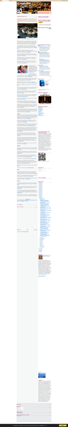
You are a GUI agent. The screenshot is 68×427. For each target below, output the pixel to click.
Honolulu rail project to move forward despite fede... (44, 234)
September (42, 238)
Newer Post (19, 229)
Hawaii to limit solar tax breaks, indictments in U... (45, 224)
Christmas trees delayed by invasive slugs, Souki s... (45, 209)
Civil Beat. (23, 55)
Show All (50, 76)
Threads (42, 17)
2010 (40, 249)
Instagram (46, 17)
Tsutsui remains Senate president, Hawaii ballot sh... (45, 226)
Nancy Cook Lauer (41, 113)
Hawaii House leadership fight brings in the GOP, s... (45, 211)
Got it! (63, 425)
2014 (40, 195)
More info (45, 425)
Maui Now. (31, 176)
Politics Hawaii (41, 70)
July (41, 240)
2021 (40, 188)
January (41, 247)
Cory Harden (40, 110)
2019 (40, 190)
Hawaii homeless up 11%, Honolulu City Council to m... (45, 221)
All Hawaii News (24, 3)
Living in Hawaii (41, 59)
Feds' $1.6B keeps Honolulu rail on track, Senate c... (45, 212)
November (41, 199)
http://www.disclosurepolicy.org (43, 401)
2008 (40, 251)
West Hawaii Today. (29, 156)
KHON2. (25, 143)
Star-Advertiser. (24, 59)
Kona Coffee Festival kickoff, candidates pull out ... (44, 232)
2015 (40, 194)
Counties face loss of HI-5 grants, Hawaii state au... (45, 202)
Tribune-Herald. (19, 153)
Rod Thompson (40, 107)
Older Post (35, 229)
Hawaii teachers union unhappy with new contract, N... (45, 217)
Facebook (39, 17)
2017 (40, 192)
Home (27, 229)
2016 (40, 193)
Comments (41, 170)
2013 (40, 196)
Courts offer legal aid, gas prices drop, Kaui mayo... (45, 214)
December (41, 198)
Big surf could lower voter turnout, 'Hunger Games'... (45, 230)
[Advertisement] (44, 36)
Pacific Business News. (23, 89)
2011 (40, 248)
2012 (40, 197)
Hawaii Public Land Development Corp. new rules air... (45, 219)
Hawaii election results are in (44, 229)
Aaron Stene (40, 108)
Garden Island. (19, 188)
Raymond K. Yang (41, 115)
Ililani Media (41, 65)
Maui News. (35, 173)
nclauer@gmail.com (46, 383)
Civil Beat (23, 99)
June (41, 241)
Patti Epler (40, 114)
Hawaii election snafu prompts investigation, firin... (44, 206)
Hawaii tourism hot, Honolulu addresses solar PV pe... (44, 200)
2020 (40, 189)
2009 (40, 250)
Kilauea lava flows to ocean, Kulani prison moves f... (45, 207)
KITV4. (30, 80)
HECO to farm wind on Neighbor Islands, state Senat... (45, 236)
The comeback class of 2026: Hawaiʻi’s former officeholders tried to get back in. (44, 72)
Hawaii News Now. (20, 131)
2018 (40, 191)
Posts (40, 169)
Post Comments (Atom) (24, 231)
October (41, 237)
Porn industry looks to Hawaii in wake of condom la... (45, 216)
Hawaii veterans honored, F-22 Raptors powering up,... (44, 223)
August (41, 239)
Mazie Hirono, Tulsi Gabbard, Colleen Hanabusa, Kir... (44, 228)
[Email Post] (29, 199)
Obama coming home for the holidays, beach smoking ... (44, 204)
